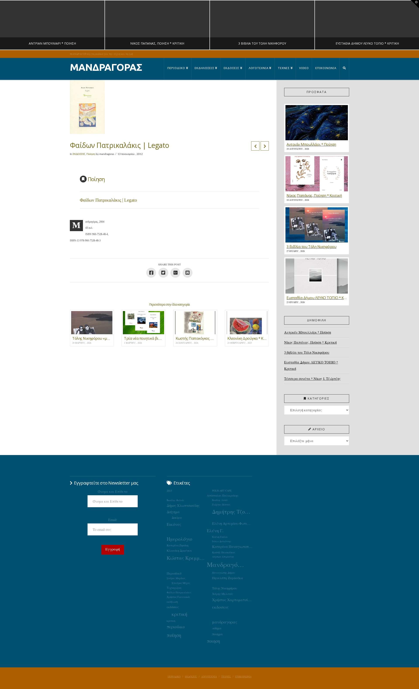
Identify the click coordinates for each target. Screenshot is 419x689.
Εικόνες (174, 524)
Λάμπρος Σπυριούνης (223, 556)
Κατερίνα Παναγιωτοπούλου (232, 546)
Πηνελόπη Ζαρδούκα (227, 578)
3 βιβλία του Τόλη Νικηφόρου (306, 352)
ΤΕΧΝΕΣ (226, 676)
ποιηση (213, 641)
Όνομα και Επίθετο (112, 491)
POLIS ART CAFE (222, 490)
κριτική (179, 614)
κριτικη (171, 620)
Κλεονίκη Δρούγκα (179, 550)
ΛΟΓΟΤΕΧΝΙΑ (209, 676)
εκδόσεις (173, 607)
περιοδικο (176, 626)
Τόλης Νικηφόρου (224, 588)
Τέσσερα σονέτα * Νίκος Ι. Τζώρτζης (312, 378)
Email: (112, 519)
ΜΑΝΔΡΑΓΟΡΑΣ (106, 67)
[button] (415, 4)
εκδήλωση (172, 601)
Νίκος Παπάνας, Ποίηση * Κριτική (310, 342)
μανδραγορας (224, 622)
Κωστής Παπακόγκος (223, 552)
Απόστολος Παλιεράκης (223, 495)
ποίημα (217, 628)
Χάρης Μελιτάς (222, 594)
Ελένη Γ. (215, 530)
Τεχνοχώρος (174, 587)
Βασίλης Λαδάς (220, 500)
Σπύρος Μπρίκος (176, 578)
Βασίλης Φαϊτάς (175, 500)
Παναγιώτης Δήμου (223, 572)
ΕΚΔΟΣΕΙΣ (79, 154)
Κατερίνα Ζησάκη (177, 545)
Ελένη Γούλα (220, 536)
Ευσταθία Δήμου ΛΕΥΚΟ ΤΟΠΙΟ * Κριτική (311, 365)
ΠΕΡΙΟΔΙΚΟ (174, 676)
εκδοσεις (220, 607)
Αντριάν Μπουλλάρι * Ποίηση (307, 332)
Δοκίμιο (177, 517)
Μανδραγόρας (227, 564)
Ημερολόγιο (179, 539)
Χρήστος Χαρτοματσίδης (232, 599)
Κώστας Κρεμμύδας (187, 557)
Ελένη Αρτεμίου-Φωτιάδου (232, 523)
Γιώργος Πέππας (221, 504)
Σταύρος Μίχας (181, 583)
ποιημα (217, 634)
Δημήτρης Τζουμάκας (232, 511)
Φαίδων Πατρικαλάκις (179, 592)
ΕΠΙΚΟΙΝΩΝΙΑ (243, 676)
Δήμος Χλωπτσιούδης (183, 505)
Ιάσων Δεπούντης (221, 541)
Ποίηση (90, 154)
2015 (169, 491)
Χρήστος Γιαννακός (178, 597)
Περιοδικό (174, 573)
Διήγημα (173, 511)
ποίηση (174, 635)
